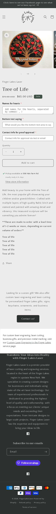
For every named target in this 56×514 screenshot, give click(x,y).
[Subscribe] (45, 451)
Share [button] (9, 263)
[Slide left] (21, 74)
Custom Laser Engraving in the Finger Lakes (29, 342)
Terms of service (29, 507)
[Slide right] (34, 74)
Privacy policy (40, 503)
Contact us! (28, 318)
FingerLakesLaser (26, 499)
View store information (17, 182)
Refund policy (25, 503)
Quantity (6, 145)
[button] (3, 17)
